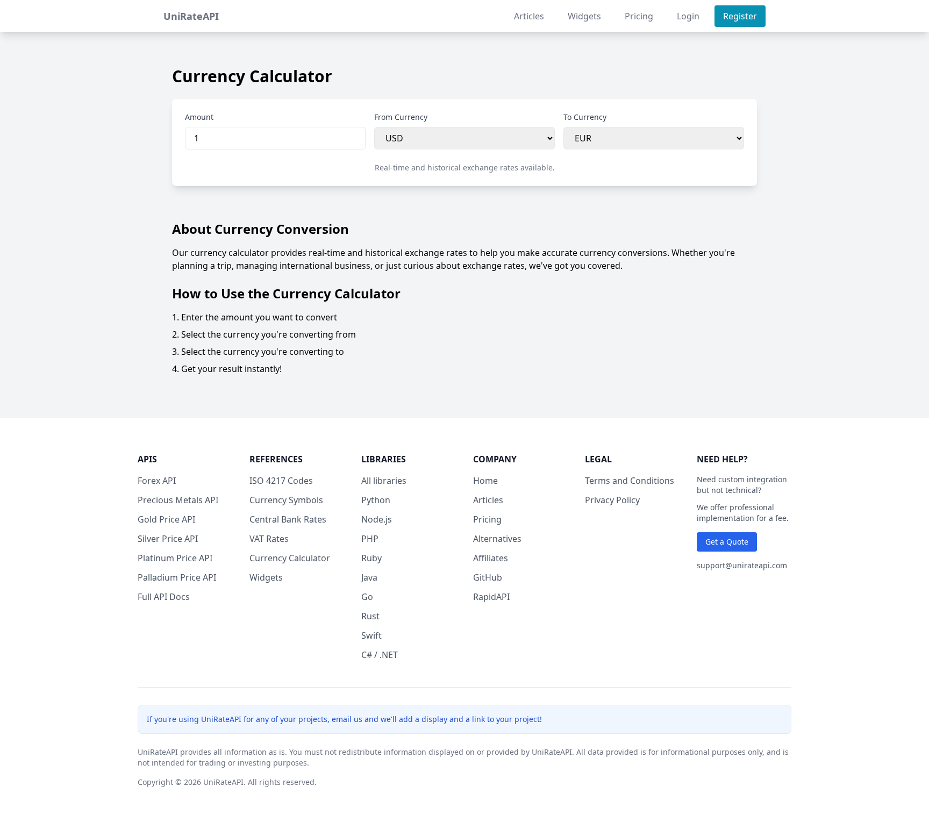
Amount (199, 117)
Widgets (584, 16)
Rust (370, 616)
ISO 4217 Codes (281, 481)
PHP (369, 539)
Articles (529, 16)
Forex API (157, 481)
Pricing (639, 16)
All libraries (383, 481)
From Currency (400, 117)
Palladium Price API (177, 577)
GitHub (487, 577)
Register (740, 16)
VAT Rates (269, 539)
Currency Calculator (289, 558)
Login (688, 16)
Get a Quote (726, 542)
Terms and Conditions (629, 481)
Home (485, 481)
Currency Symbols (286, 500)
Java (369, 577)
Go (367, 597)
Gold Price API (166, 519)
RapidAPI (491, 597)
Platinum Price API (175, 558)
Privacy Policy (612, 500)
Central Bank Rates (287, 519)
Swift (371, 635)
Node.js (376, 519)
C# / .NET (379, 655)
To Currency (584, 117)
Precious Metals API (178, 500)
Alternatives (497, 539)
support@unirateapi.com (742, 565)
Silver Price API (168, 539)
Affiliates (490, 558)
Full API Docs (164, 597)
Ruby (371, 558)
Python (375, 500)
